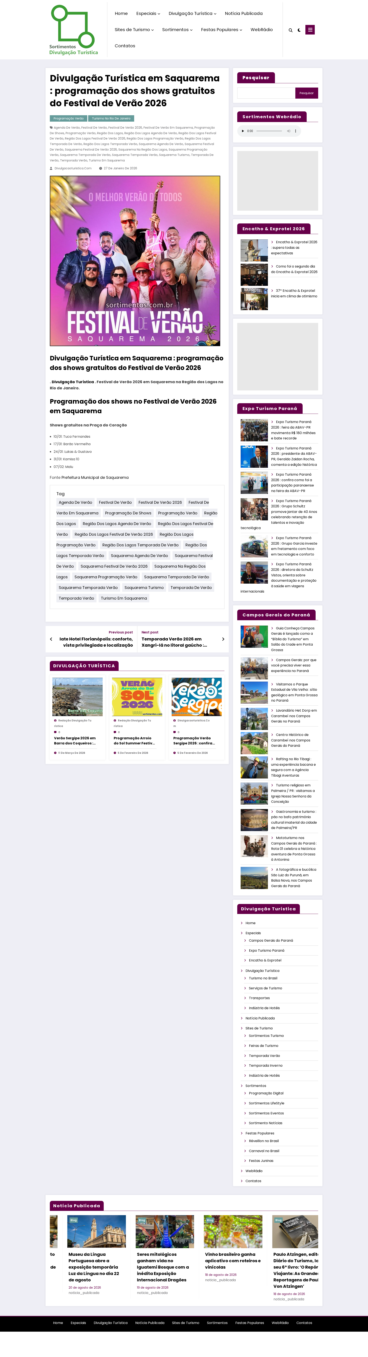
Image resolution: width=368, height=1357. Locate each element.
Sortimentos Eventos (266, 1113)
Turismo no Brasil (263, 978)
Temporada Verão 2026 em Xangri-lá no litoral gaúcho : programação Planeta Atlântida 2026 (177, 642)
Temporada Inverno (266, 1065)
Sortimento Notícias (265, 1123)
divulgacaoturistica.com (73, 168)
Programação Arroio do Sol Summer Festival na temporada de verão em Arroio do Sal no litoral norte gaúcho (135, 741)
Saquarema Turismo (174, 155)
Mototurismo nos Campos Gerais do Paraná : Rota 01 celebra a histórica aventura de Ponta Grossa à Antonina (294, 848)
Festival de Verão (94, 127)
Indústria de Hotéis (264, 1008)
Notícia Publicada (244, 13)
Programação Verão (69, 118)
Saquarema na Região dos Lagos (142, 149)
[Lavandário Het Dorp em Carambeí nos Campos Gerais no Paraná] (254, 719)
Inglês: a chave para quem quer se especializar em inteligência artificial (280, 1263)
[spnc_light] (299, 30)
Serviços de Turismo (265, 988)
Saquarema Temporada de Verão (85, 155)
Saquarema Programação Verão (106, 576)
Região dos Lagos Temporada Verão (110, 144)
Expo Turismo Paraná (266, 950)
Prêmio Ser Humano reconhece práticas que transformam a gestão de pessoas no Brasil (215, 1263)
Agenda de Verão (67, 127)
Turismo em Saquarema (107, 160)
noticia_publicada (67, 1280)
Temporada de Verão (191, 587)
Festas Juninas (261, 1160)
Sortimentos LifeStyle (266, 1103)
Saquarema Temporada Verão (135, 155)
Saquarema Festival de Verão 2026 (91, 149)
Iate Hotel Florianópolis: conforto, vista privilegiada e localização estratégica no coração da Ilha (96, 642)
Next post (150, 632)
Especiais (146, 13)
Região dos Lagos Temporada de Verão (140, 544)
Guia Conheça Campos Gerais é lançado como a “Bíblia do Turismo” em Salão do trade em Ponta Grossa (293, 639)
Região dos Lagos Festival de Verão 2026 (95, 138)
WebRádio (262, 30)
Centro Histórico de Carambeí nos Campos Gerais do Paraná (290, 740)
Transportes (259, 998)
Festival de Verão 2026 (125, 127)
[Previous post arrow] (51, 639)
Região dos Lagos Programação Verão (155, 138)
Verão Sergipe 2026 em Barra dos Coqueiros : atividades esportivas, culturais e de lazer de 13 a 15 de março (75, 741)
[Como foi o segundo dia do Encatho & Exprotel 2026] (254, 275)
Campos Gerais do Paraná (271, 940)
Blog (57, 1220)
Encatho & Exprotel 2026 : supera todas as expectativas (294, 247)
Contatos (125, 46)
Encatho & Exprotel (265, 960)
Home (121, 13)
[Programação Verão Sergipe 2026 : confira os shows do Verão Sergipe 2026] (197, 696)
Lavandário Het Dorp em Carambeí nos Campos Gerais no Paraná (294, 716)
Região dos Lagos (110, 133)
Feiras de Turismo (263, 1045)
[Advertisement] (277, 181)
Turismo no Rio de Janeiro (111, 118)
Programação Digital (266, 1093)
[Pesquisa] (290, 30)
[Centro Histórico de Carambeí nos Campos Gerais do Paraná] (254, 743)
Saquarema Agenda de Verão (161, 144)
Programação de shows (128, 512)
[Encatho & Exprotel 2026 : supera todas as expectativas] (254, 250)
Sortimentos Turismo (266, 1035)
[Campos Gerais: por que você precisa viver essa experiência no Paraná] (254, 668)
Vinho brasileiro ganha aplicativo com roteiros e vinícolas (80, 1260)
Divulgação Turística (191, 13)
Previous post (121, 632)
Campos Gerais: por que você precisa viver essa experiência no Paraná (293, 665)
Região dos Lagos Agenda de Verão (150, 133)
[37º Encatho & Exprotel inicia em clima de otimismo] (254, 299)
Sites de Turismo (132, 30)
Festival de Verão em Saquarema (168, 127)
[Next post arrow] (223, 639)
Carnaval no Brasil (264, 1150)
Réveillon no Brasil (264, 1140)
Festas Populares (219, 30)
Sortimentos (175, 30)
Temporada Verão (73, 160)
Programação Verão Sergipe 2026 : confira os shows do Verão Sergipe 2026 (192, 741)
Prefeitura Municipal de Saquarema (95, 477)
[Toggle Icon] (310, 30)
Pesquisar (307, 93)
